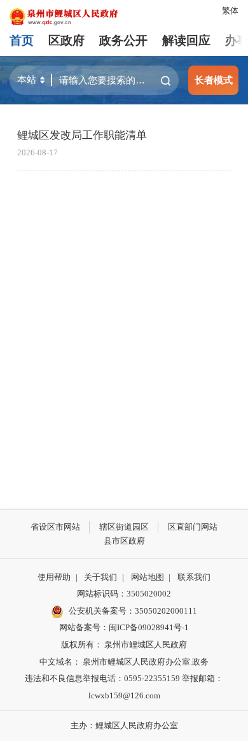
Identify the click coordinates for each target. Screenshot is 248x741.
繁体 (230, 10)
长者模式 (214, 79)
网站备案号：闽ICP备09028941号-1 (124, 627)
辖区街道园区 (124, 527)
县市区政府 (124, 541)
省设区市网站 (55, 527)
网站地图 (147, 577)
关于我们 (100, 577)
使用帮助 (54, 577)
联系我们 (193, 577)
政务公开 (123, 40)
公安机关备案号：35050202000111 (133, 611)
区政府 (66, 40)
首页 (22, 40)
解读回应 (186, 40)
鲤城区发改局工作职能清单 (82, 135)
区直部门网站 (192, 527)
